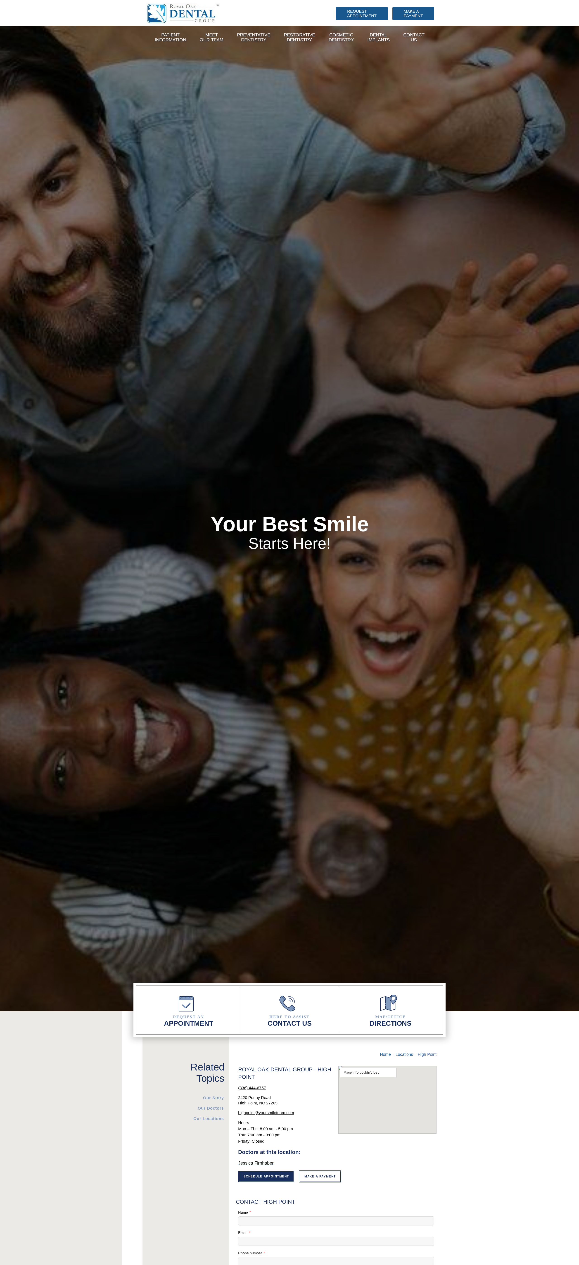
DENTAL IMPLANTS (378, 37)
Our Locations (208, 1118)
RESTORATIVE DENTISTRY (299, 37)
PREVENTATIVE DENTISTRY (253, 37)
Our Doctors (211, 1108)
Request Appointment (362, 13)
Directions (390, 1021)
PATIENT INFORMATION (170, 37)
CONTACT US (414, 37)
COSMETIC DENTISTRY (341, 37)
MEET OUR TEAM (211, 37)
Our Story (213, 1098)
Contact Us (290, 1021)
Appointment (188, 1021)
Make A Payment (413, 13)
